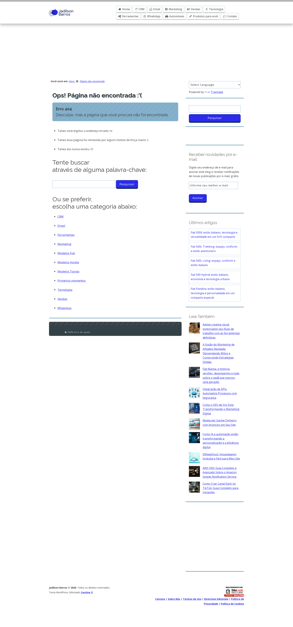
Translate (217, 92)
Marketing (175, 9)
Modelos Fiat (66, 253)
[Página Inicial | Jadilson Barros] (61, 12)
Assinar (197, 198)
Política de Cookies (232, 603)
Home (126, 9)
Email (156, 9)
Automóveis (176, 16)
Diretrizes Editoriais (216, 599)
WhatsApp (153, 16)
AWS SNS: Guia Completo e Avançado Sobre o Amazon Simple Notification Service (220, 472)
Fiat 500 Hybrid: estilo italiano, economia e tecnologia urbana (210, 277)
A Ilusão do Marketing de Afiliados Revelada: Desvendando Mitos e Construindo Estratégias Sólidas (219, 353)
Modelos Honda (68, 262)
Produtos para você (205, 16)
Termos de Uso (192, 599)
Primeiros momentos (71, 280)
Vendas (195, 9)
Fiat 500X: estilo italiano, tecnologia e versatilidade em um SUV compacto (214, 235)
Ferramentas (130, 16)
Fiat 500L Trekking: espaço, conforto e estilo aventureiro (214, 249)
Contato (231, 16)
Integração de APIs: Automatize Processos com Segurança (220, 393)
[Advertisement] (146, 49)
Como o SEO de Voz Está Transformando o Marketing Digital (221, 409)
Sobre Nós (174, 599)
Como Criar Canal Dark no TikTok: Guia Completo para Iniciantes (220, 488)
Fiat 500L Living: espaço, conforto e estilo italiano (213, 263)
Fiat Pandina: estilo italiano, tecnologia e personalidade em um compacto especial (213, 293)
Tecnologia (215, 9)
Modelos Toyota (68, 271)
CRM (141, 9)
